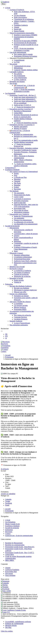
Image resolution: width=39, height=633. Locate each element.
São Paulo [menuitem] (17, 183)
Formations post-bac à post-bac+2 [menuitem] (21, 109)
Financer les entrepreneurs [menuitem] (23, 220)
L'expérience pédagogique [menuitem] (23, 257)
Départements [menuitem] (14, 228)
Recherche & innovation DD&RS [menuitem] (25, 41)
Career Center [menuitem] (18, 197)
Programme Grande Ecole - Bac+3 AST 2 (19, 553)
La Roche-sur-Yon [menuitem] (20, 177)
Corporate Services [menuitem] (20, 317)
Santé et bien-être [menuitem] (20, 203)
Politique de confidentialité (14, 623)
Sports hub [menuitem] (17, 29)
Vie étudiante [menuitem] (14, 191)
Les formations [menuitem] (10, 93)
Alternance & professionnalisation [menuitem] (21, 58)
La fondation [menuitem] (18, 303)
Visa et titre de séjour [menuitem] (21, 210)
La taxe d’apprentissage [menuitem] (22, 323)
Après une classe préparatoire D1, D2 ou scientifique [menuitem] (25, 102)
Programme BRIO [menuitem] (20, 309)
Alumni (7, 568)
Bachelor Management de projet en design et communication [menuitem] (26, 116)
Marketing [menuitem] (17, 241)
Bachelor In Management (14, 543)
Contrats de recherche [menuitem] (21, 274)
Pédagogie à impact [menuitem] (16, 253)
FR (6, 334)
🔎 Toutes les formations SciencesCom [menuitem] (22, 145)
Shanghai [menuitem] (17, 185)
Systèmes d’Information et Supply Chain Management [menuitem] (25, 248)
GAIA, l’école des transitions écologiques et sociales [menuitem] (24, 49)
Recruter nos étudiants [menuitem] (21, 288)
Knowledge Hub (11, 571)
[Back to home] (5, 2)
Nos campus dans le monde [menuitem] (23, 54)
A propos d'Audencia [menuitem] (17, 10)
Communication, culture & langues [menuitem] (26, 234)
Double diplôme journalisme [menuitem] (23, 142)
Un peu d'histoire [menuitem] (20, 15)
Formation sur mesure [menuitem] (21, 296)
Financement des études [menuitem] (22, 195)
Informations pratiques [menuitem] (21, 212)
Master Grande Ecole (12, 524)
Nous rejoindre (10, 575)
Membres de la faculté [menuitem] (17, 267)
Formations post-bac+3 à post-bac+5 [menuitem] (22, 125)
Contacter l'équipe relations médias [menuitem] (26, 70)
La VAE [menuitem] (17, 62)
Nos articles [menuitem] (18, 74)
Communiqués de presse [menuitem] (22, 66)
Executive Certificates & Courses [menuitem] (25, 150)
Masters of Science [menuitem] (20, 128)
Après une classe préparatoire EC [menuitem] (25, 97)
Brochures (8, 532)
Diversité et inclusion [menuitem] (21, 201)
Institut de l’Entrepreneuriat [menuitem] (23, 216)
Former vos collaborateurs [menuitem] (18, 294)
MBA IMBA (9, 560)
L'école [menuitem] (7, 8)
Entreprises (9, 530)
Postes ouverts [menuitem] (19, 280)
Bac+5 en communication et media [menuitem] (26, 140)
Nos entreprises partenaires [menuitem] (19, 325)
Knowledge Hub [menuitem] (19, 208)
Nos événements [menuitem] (19, 76)
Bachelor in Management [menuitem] (22, 111)
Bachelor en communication (14, 545)
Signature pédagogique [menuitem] (22, 255)
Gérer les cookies (7, 631)
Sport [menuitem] (16, 251)
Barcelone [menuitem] (17, 189)
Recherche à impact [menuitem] (16, 269)
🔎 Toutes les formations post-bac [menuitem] (25, 123)
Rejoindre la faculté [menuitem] (16, 278)
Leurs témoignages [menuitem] (20, 78)
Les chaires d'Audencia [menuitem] (22, 272)
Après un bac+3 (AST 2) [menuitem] (22, 105)
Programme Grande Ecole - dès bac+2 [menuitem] (23, 95)
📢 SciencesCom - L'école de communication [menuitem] (20, 131)
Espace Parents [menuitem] (19, 31)
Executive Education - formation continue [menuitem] (24, 148)
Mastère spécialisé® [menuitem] (21, 126)
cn (6, 338)
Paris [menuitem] (15, 175)
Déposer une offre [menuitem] (20, 292)
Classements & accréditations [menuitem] (24, 19)
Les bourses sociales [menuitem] (21, 305)
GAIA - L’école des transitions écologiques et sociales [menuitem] (24, 90)
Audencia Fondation (12, 570)
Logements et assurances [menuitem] (22, 199)
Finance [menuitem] (16, 236)
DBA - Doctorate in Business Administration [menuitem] (24, 157)
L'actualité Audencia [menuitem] (17, 72)
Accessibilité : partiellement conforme (18, 622)
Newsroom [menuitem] (13, 64)
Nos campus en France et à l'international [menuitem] (24, 171)
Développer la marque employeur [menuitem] (25, 290)
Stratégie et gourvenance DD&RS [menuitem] (25, 35)
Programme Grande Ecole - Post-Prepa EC (19, 547)
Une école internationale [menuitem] (18, 52)
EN (6, 336)
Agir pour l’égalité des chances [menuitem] (20, 302)
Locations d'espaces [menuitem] (20, 319)
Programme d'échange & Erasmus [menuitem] (25, 56)
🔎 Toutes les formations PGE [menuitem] (24, 107)
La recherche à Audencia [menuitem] (22, 270)
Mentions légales (11, 625)
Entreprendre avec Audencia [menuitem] (19, 214)
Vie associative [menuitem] (19, 193)
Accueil (8, 355)
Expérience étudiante (12, 526)
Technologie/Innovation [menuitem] (22, 259)
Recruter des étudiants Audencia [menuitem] (21, 286)
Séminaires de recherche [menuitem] (22, 276)
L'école (7, 520)
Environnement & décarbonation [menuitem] (25, 43)
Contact (8, 534)
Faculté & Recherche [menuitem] (12, 226)
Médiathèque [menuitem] (18, 68)
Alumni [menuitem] (16, 27)
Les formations (10, 522)
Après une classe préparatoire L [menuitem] (24, 99)
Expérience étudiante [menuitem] (12, 170)
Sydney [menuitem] (16, 187)
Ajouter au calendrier (8, 494)
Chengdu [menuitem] (17, 181)
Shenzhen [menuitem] (17, 179)
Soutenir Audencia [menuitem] (16, 321)
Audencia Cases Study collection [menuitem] (25, 261)
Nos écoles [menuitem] (13, 83)
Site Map (8, 627)
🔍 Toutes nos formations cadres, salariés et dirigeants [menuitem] (25, 165)
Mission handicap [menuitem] (20, 307)
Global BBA (9, 554)
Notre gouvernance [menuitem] (20, 17)
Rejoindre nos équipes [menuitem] (17, 81)
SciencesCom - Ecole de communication (19, 535)
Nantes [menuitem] (16, 173)
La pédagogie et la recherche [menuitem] (23, 222)
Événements (9, 357)
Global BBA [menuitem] (18, 113)
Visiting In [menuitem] (17, 282)
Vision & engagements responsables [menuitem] (22, 33)
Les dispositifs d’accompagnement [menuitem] (25, 224)
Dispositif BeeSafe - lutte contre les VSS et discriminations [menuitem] (26, 205)
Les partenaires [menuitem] (19, 218)
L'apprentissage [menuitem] (19, 60)
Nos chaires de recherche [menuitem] (22, 315)
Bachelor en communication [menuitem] (23, 134)
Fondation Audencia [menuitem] (21, 25)
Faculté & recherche (12, 528)
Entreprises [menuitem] (9, 284)
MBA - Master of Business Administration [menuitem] (23, 161)
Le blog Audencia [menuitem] (20, 79)
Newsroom (9, 573)
